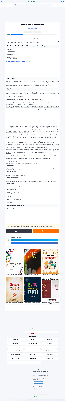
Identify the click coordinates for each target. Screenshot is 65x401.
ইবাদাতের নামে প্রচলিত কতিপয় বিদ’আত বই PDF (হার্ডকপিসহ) (32, 274)
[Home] (61, 1)
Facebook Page (37, 388)
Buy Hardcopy (47, 231)
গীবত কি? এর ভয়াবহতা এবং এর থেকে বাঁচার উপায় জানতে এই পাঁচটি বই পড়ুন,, (19, 61)
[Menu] (1, 1)
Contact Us (41, 382)
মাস (32, 331)
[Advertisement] (32, 15)
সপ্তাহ (15, 331)
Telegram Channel (37, 391)
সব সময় (49, 331)
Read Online (20, 231)
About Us (36, 382)
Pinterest (36, 393)
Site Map (36, 396)
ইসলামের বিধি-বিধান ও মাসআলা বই (32, 28)
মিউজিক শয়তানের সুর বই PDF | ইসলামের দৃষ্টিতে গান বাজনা (32, 302)
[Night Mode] (63, 1)
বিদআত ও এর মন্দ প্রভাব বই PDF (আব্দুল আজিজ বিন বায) (14, 274)
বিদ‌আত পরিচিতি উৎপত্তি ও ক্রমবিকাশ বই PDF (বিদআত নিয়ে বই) (14, 302)
